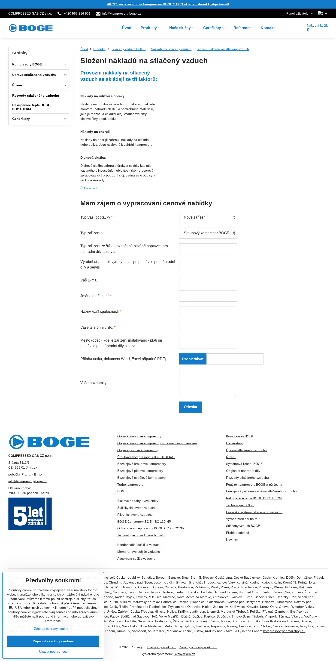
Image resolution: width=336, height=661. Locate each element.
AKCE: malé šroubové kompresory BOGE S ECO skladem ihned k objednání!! (168, 4)
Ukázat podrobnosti (53, 651)
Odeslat (190, 407)
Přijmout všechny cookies (53, 641)
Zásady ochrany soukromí (198, 647)
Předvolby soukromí (161, 647)
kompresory (272, 631)
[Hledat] (286, 28)
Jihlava (181, 582)
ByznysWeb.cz (184, 654)
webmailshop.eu (293, 631)
